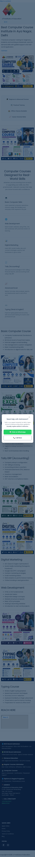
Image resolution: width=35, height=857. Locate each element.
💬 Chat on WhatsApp (17, 432)
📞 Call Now (17, 438)
